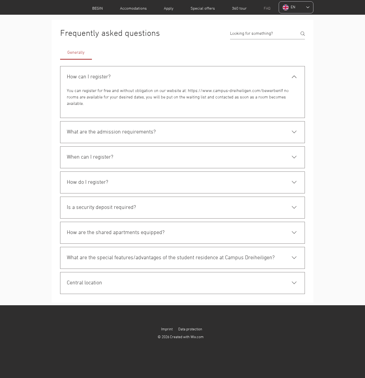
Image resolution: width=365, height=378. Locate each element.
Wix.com (197, 337)
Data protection (190, 329)
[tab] (76, 53)
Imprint (167, 329)
